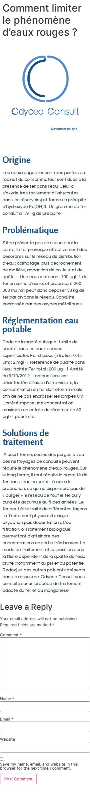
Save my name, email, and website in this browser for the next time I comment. (39, 766)
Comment (11, 635)
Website (7, 739)
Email (7, 719)
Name (7, 699)
